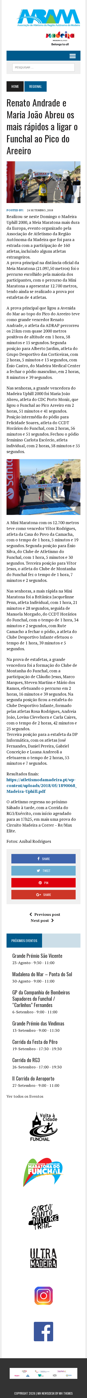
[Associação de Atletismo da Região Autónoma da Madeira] (43, 18)
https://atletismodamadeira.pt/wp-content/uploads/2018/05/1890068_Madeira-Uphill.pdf (42, 785)
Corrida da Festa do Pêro (35, 1041)
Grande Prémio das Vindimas (38, 1023)
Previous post (47, 914)
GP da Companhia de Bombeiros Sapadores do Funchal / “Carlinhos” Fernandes (41, 998)
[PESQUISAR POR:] (43, 67)
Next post (40, 920)
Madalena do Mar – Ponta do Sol (42, 974)
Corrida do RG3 (26, 1060)
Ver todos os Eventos (25, 1096)
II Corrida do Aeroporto (33, 1078)
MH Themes (66, 1393)
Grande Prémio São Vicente (37, 955)
